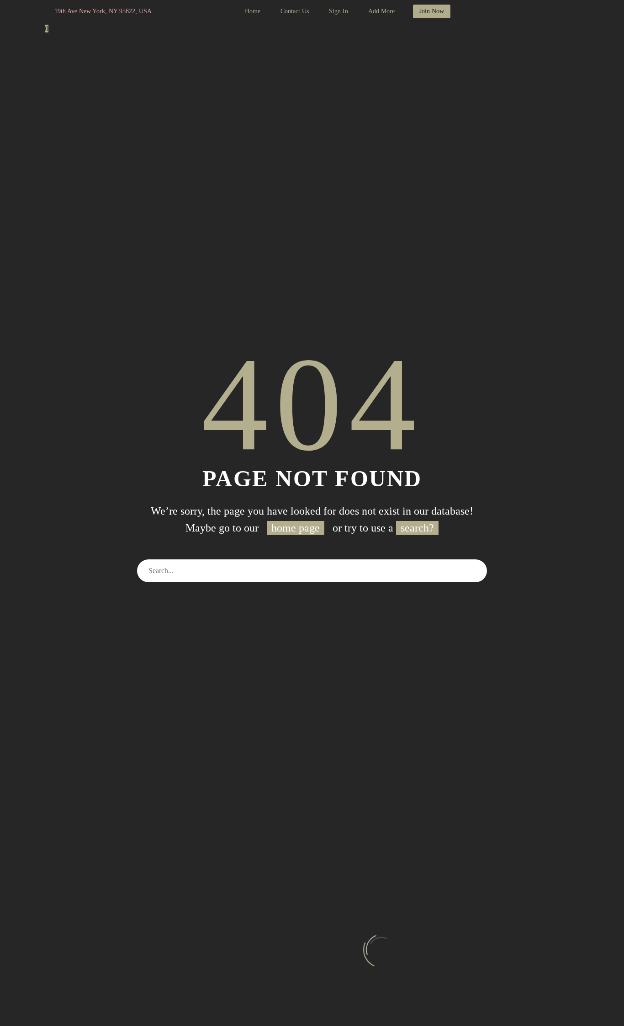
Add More (381, 11)
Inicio (54, 69)
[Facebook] (188, 11)
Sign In (338, 11)
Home (252, 11)
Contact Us (294, 11)
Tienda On (219, 69)
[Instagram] (202, 11)
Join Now (431, 11)
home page (295, 528)
